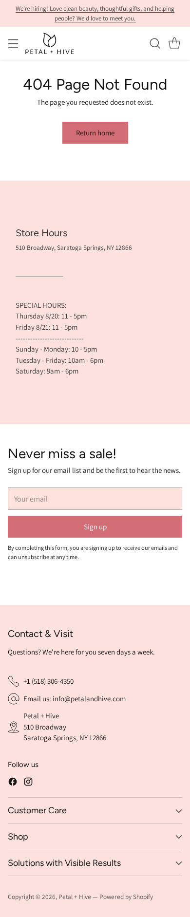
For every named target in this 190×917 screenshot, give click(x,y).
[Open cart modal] (174, 44)
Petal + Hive (74, 896)
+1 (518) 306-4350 (48, 681)
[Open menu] (13, 44)
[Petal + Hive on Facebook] (13, 783)
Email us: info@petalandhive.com (74, 698)
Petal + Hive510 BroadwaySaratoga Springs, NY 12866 (64, 726)
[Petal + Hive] (49, 43)
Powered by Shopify (126, 896)
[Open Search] (155, 44)
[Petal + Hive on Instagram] (28, 783)
